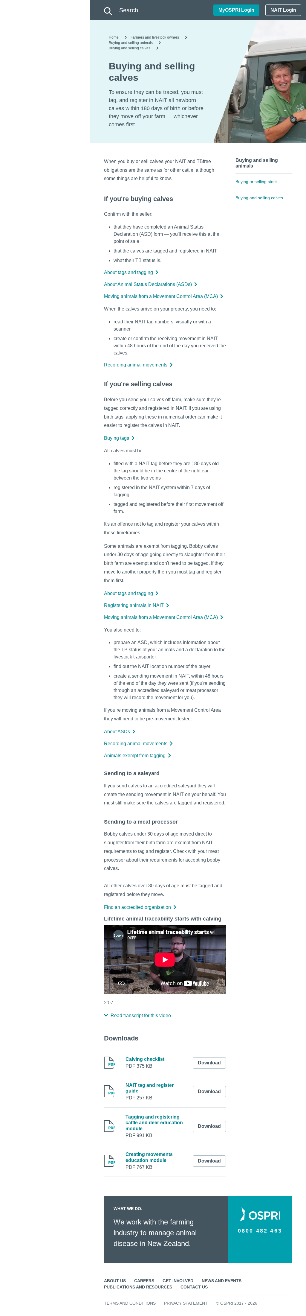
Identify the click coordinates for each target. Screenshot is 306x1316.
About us (115, 1280)
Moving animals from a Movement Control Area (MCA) (161, 296)
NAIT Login (283, 10)
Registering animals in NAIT (134, 605)
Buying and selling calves (129, 48)
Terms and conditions (130, 1303)
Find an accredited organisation (137, 907)
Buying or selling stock (256, 181)
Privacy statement (186, 1303)
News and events (221, 1280)
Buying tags (116, 438)
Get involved (178, 1280)
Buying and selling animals (131, 43)
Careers (144, 1280)
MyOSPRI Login (236, 10)
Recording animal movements (135, 364)
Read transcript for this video (141, 1015)
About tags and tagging (128, 272)
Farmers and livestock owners (155, 37)
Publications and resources (138, 1287)
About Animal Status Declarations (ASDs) (148, 284)
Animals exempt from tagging (135, 755)
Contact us (194, 1287)
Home (114, 37)
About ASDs (117, 731)
